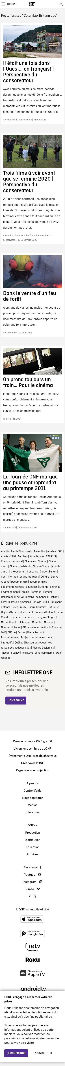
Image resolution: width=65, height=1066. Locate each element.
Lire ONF (12, 4)
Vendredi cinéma (44, 653)
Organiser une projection (32, 770)
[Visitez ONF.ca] (38, 4)
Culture (45, 577)
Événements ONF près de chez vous (32, 756)
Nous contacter (32, 798)
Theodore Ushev (10, 653)
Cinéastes (30, 561)
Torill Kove (27, 653)
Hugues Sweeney (11, 612)
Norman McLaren (11, 627)
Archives (23, 556)
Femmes (36, 592)
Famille (24, 592)
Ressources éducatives (38, 643)
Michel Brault (8, 622)
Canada (5, 561)
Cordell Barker (48, 572)
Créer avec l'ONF (32, 763)
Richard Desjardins (43, 648)
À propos (33, 783)
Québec (19, 643)
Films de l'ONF (39, 602)
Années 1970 (8, 556)
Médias (32, 805)
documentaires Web (12, 587)
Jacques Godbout (45, 612)
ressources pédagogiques (16, 648)
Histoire (41, 607)
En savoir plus (42, 1053)
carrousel (17, 561)
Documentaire (19, 582)
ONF (3, 632)
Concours (32, 572)
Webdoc (5, 658)
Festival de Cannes (37, 597)
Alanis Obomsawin (21, 551)
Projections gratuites (33, 637)
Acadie (5, 551)
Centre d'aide (33, 790)
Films (4, 602)
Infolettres (33, 812)
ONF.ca (12, 632)
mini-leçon (24, 622)
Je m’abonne (16, 700)
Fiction (53, 597)
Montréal (37, 622)
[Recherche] (62, 5)
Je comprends (16, 1053)
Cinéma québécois (20, 566)
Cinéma (42, 561)
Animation (40, 551)
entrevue (55, 587)
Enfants (43, 587)
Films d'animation (19, 602)
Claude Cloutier (41, 566)
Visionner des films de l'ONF (32, 748)
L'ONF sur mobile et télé (32, 909)
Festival (19, 597)
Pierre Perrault (35, 632)
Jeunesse (29, 617)
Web (58, 653)
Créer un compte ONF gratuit (32, 741)
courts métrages (29, 577)
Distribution (32, 840)
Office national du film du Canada (41, 627)
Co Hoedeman (17, 572)
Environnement (10, 592)
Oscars (21, 632)
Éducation (32, 587)
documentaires (38, 582)
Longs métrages (46, 617)
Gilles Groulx (19, 607)
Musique (48, 622)
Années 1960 (54, 551)
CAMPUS (51, 556)
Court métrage (9, 577)
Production (32, 832)
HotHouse (53, 607)
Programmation (10, 637)
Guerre (32, 607)
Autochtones (36, 556)
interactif (28, 612)
